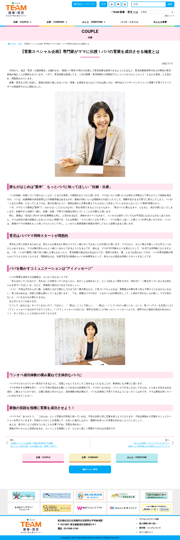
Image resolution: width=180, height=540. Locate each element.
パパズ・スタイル (129, 22)
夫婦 (20, 44)
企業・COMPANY (55, 22)
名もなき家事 (160, 22)
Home (13, 44)
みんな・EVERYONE (92, 22)
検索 (170, 4)
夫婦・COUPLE (21, 22)
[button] (103, 4)
